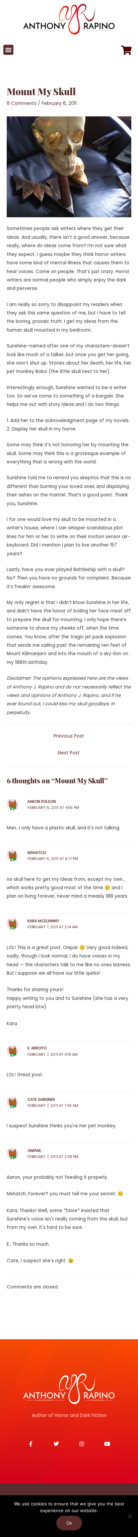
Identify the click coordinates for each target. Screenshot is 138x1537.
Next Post (69, 753)
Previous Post (69, 736)
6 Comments (22, 103)
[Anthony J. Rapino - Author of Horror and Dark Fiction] (69, 1388)
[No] (129, 1516)
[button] (8, 50)
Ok (69, 1523)
